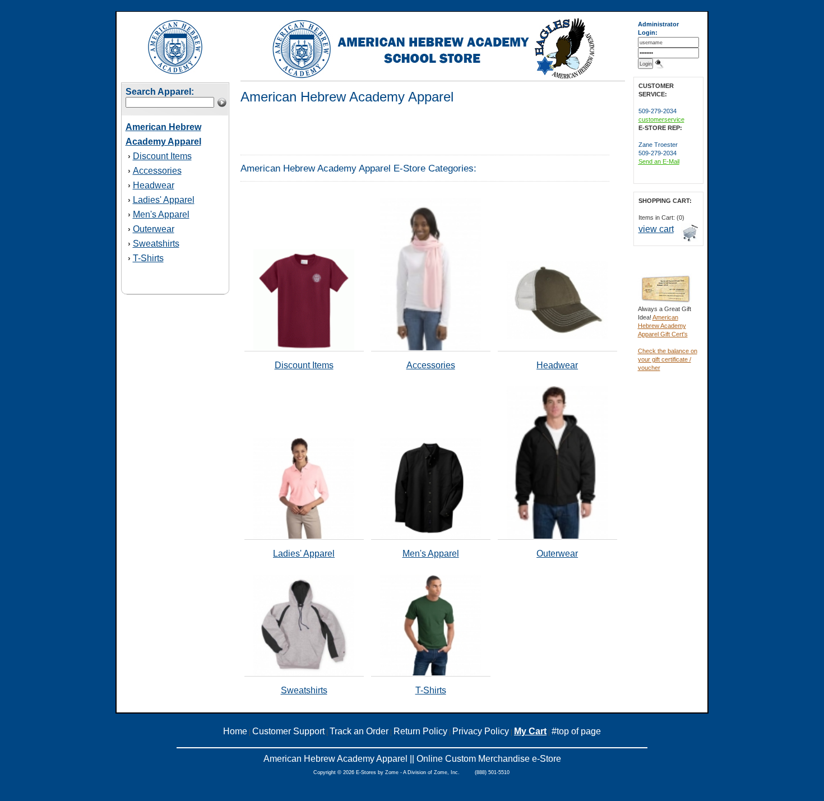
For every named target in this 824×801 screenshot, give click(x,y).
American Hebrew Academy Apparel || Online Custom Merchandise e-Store (412, 758)
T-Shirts (148, 258)
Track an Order (359, 731)
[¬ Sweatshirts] (303, 673)
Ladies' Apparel (164, 200)
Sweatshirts (156, 243)
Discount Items (162, 156)
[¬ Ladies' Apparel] (303, 536)
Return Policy (420, 731)
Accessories (157, 170)
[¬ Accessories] (430, 348)
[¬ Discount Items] (303, 348)
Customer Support (288, 731)
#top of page (576, 731)
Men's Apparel (161, 214)
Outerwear (153, 229)
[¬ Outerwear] (557, 536)
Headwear (153, 185)
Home (235, 731)
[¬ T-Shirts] (430, 673)
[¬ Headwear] (557, 337)
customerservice (661, 119)
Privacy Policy (480, 731)
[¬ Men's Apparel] (430, 536)
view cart (656, 229)
